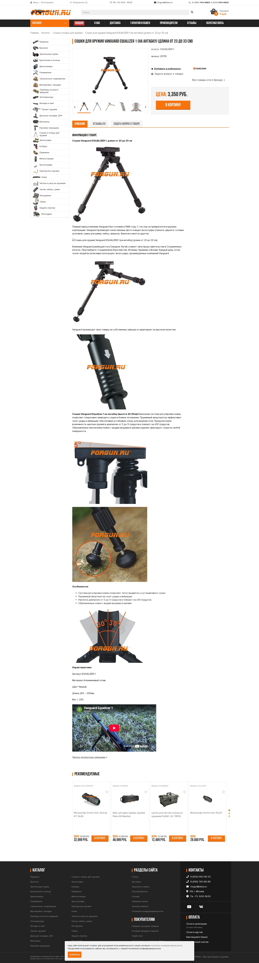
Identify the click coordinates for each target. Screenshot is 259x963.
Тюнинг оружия (38, 931)
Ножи (74, 911)
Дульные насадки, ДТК (41, 936)
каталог (37, 23)
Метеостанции (78, 896)
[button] (229, 811)
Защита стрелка (79, 936)
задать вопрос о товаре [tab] (126, 124)
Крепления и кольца (40, 891)
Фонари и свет (37, 926)
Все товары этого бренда (207, 79)
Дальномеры (36, 896)
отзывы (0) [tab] (99, 124)
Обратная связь (140, 901)
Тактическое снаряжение (43, 906)
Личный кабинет (140, 906)
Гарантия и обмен (141, 886)
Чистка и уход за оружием (84, 916)
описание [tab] (80, 124)
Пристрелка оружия (81, 906)
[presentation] (74, 107)
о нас (97, 23)
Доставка (136, 881)
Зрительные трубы (39, 886)
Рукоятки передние (40, 946)
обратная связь (215, 23)
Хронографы (77, 901)
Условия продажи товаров (145, 931)
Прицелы (34, 877)
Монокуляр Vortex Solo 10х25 (206, 812)
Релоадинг (76, 941)
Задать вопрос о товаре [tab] (168, 73)
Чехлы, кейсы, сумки (81, 921)
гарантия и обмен (140, 23)
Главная (34, 32)
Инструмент (77, 926)
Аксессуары (77, 881)
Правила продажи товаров (145, 926)
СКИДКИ (79, 23)
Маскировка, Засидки (41, 911)
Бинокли (34, 881)
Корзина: (224, 12)
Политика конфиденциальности (147, 911)
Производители (140, 891)
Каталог (45, 32)
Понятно (74, 954)
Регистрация (47, 2)
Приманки (76, 891)
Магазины (35, 941)
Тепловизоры (37, 921)
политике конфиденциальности (166, 945)
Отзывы (136, 896)
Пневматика (36, 901)
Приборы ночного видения (44, 916)
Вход (35, 2)
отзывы (191, 23)
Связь (74, 931)
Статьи (135, 877)
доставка (115, 23)
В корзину (173, 105)
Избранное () (80, 2)
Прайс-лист (137, 936)
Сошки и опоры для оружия (67, 32)
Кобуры (75, 886)
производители (168, 23)
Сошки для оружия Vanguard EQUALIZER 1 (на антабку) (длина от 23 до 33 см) (126, 32)
